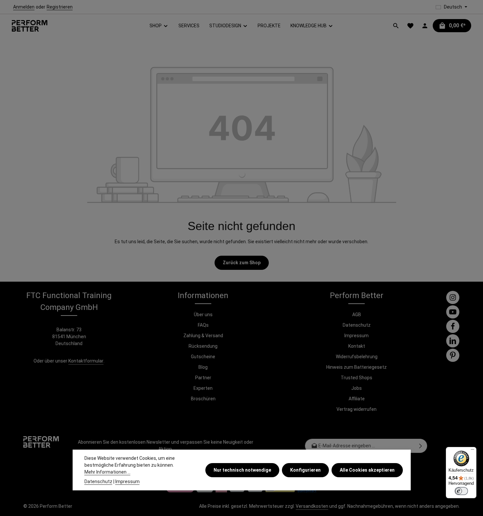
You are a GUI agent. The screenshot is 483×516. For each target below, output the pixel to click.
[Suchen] (395, 25)
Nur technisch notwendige (242, 469)
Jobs (356, 388)
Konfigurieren (305, 469)
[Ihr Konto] (424, 25)
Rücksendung (203, 346)
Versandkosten (312, 506)
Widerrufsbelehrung (357, 356)
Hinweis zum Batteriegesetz (356, 367)
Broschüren (203, 398)
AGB (356, 314)
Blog (203, 367)
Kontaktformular (86, 361)
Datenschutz (357, 325)
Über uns (203, 314)
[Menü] (472, 451)
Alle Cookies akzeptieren (367, 469)
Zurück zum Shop (242, 262)
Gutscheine (203, 356)
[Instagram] (452, 297)
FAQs (203, 325)
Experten (203, 388)
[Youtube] (452, 311)
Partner (203, 377)
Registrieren (60, 7)
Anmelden (23, 7)
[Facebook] (452, 326)
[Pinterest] (452, 355)
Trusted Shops (356, 377)
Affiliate (357, 398)
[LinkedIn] (452, 340)
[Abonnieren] (420, 446)
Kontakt (356, 346)
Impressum (356, 335)
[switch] (461, 491)
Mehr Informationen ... (107, 472)
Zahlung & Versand (203, 335)
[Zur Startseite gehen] (29, 26)
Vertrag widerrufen (356, 409)
